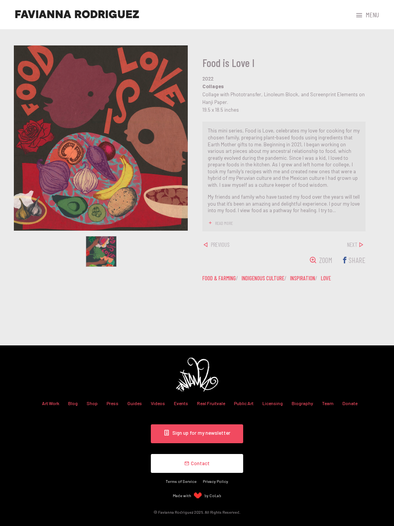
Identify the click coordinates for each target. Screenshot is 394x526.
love (326, 278)
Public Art (244, 403)
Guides (134, 403)
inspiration (302, 278)
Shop (92, 403)
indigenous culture (263, 278)
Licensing (272, 403)
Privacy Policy (215, 481)
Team (328, 403)
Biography (302, 403)
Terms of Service (181, 481)
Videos (158, 403)
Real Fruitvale (211, 403)
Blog (73, 403)
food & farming (219, 278)
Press (113, 403)
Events (181, 403)
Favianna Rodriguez (77, 14)
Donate (349, 403)
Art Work (50, 403)
